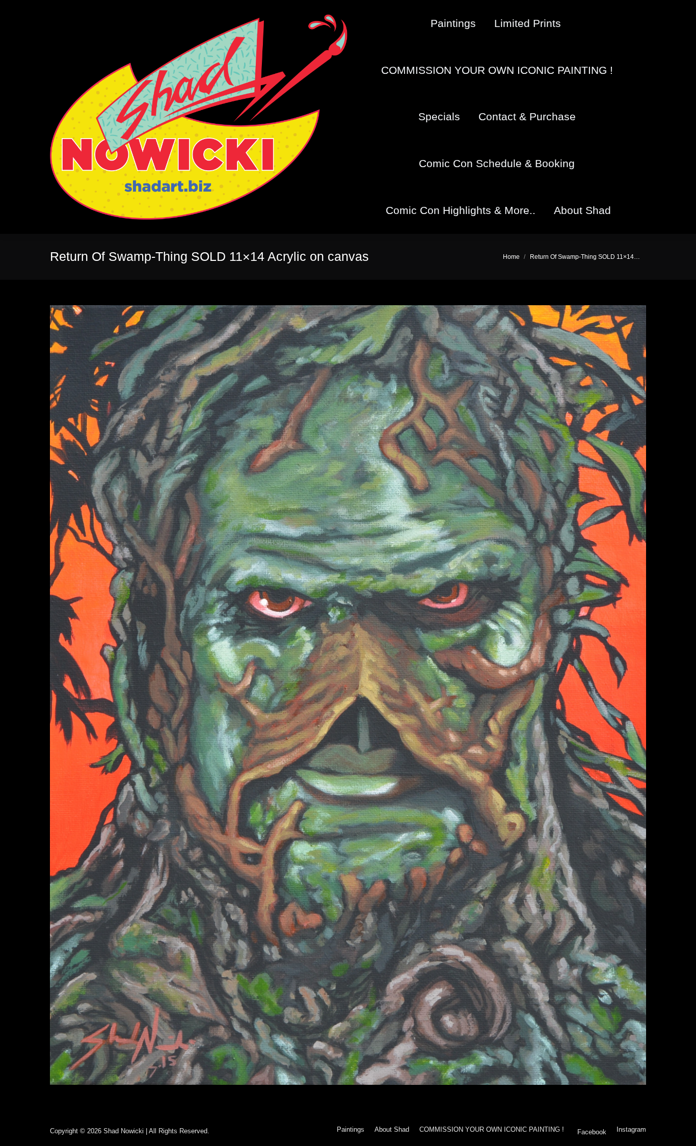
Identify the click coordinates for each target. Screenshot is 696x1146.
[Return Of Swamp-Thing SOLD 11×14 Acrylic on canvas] (348, 695)
